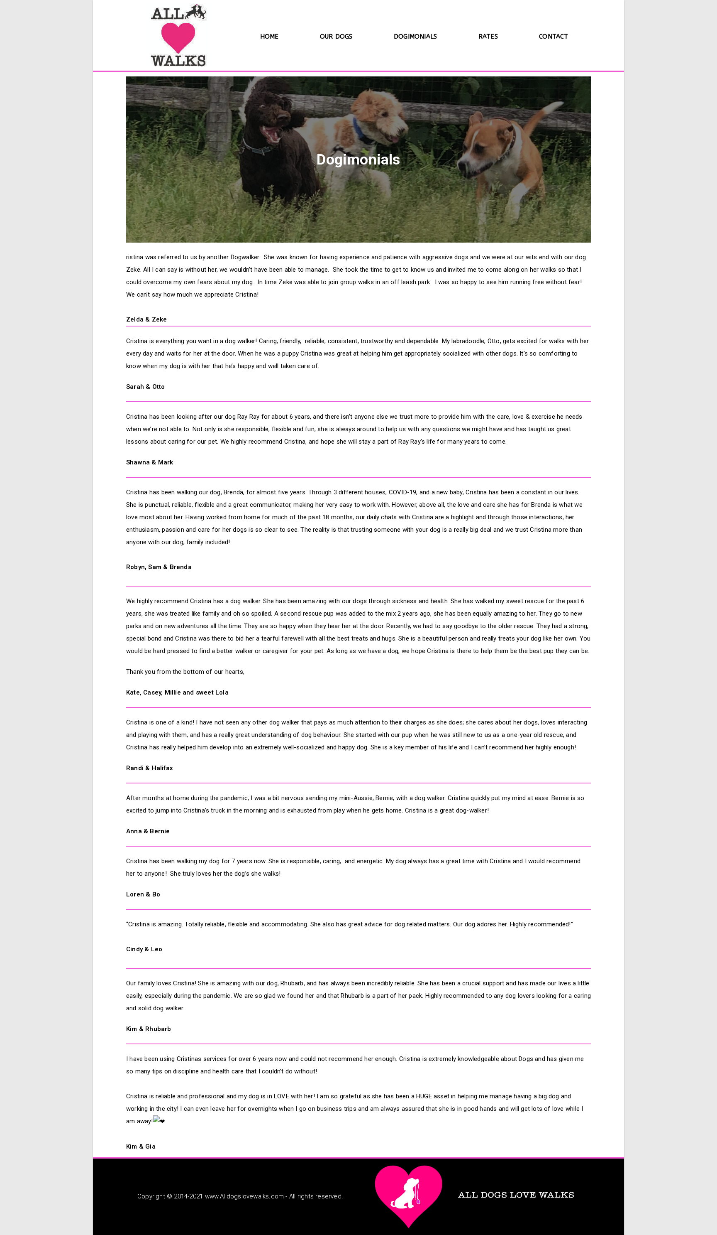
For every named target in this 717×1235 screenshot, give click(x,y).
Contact (553, 36)
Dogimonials (415, 36)
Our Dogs (336, 36)
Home (269, 36)
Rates (488, 36)
